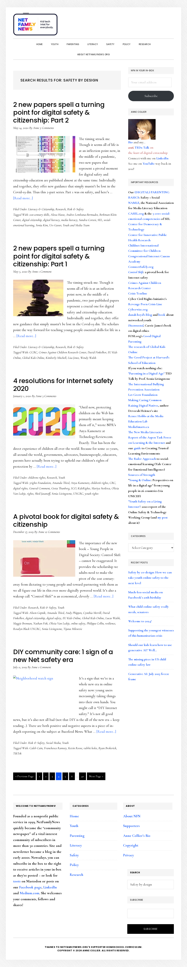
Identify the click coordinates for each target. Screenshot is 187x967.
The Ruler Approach (142, 459)
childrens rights (36, 477)
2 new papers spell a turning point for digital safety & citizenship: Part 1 (58, 256)
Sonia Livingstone (62, 494)
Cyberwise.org (138, 309)
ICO (73, 488)
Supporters (131, 826)
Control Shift (135, 272)
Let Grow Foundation (142, 395)
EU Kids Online (72, 618)
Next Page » (96, 777)
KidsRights (84, 488)
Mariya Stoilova (100, 488)
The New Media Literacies (145, 432)
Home (74, 816)
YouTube (149, 164)
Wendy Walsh (88, 358)
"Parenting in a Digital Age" (146, 373)
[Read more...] (23, 198)
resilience (110, 623)
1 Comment (45, 271)
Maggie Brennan (22, 623)
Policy (74, 865)
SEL (100, 220)
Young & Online (140, 480)
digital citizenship (32, 220)
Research (61, 209)
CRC (112, 483)
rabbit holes (90, 748)
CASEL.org (136, 213)
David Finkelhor (97, 352)
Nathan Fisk (40, 623)
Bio (130, 142)
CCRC (33, 352)
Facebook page (30, 887)
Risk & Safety (75, 209)
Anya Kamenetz (80, 483)
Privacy (128, 855)
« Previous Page (24, 777)
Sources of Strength (141, 475)
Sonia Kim (42, 225)
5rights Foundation (40, 483)
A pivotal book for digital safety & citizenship (66, 520)
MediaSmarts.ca (138, 427)
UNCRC (78, 494)
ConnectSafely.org (140, 267)
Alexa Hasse (58, 215)
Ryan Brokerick (107, 748)
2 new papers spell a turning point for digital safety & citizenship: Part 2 (58, 112)
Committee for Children (144, 251)
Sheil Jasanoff (42, 494)
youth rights (91, 494)
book (161, 315)
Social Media (53, 743)
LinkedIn (162, 158)
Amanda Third (60, 483)
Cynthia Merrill (92, 613)
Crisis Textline (137, 293)
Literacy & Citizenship (41, 209)
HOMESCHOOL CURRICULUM (124, 947)
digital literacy (51, 220)
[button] (170, 22)
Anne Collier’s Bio (136, 836)
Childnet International (143, 245)
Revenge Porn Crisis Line (145, 304)
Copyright (130, 845)
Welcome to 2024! (140, 621)
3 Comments (49, 396)
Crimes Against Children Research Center (62, 352)
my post (162, 517)
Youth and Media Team (76, 225)
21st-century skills (39, 215)
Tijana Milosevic (72, 629)
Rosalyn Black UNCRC (26, 629)
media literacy (69, 220)
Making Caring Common (144, 400)
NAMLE (133, 203)
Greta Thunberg (60, 488)
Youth (61, 477)
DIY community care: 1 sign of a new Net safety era (63, 655)
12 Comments (52, 532)
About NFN (131, 816)
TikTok (17, 753)
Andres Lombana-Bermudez (82, 215)
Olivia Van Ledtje (59, 623)
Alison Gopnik (37, 613)
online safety (78, 623)
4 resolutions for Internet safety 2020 (63, 384)
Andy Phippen (74, 613)
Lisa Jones (73, 358)
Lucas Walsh (112, 618)
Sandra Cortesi (87, 220)
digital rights (20, 488)
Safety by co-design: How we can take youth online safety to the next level (150, 577)
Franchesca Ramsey (55, 748)
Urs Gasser (55, 225)
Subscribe (151, 96)
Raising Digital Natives (143, 405)
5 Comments (47, 128)
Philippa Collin (95, 623)
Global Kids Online (33, 358)
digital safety (53, 618)
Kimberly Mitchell (56, 358)
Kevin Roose (75, 748)
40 (83, 777)
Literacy (76, 845)
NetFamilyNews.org (36, 25)
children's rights (99, 483)
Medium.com (29, 893)
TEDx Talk (142, 147)
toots (17, 881)
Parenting (77, 836)
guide (137, 448)
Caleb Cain (36, 748)
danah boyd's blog (140, 315)
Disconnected (135, 325)
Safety (74, 855)
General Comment (39, 488)
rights (30, 494)
